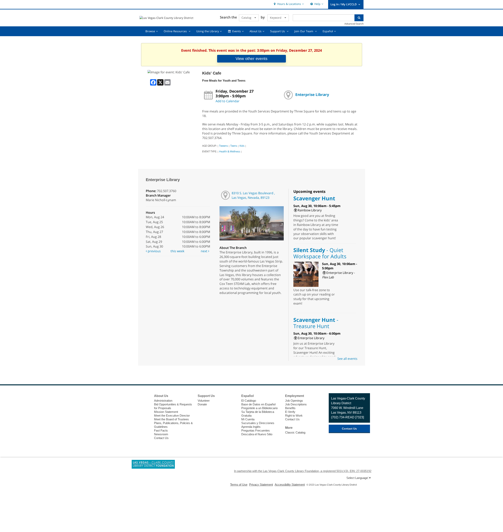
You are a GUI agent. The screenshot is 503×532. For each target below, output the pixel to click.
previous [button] (154, 251)
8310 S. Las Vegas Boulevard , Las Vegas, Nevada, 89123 (253, 195)
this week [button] (177, 251)
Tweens (223, 145)
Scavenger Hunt (314, 198)
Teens (233, 145)
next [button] (204, 251)
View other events (251, 58)
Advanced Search (353, 23)
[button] (288, 4)
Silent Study (319, 253)
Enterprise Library (312, 94)
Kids (242, 145)
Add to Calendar (228, 101)
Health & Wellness (229, 151)
